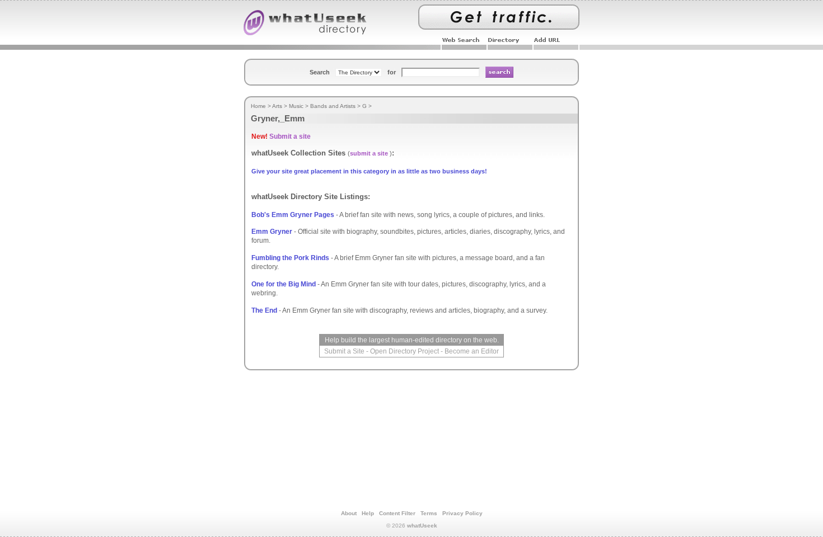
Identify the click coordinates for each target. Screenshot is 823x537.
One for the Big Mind (283, 284)
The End (264, 310)
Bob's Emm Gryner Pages (292, 215)
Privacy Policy (462, 513)
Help (368, 513)
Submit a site (290, 136)
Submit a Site (344, 351)
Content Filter (397, 513)
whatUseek (422, 525)
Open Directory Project (404, 351)
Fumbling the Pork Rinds (290, 258)
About (349, 513)
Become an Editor (472, 351)
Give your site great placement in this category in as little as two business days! (369, 171)
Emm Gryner (271, 231)
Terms (428, 513)
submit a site (369, 153)
